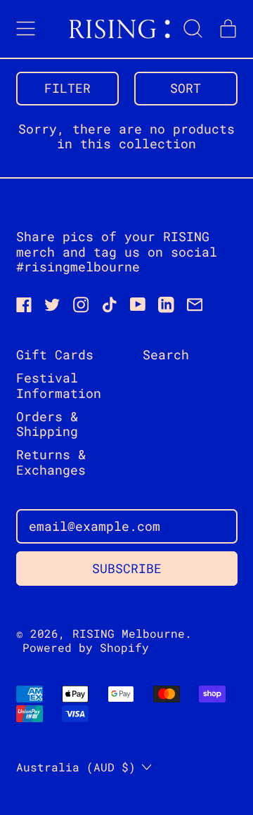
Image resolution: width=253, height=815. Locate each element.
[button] (193, 28)
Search (166, 354)
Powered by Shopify (85, 647)
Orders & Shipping (47, 424)
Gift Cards (54, 354)
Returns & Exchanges (51, 462)
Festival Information (58, 385)
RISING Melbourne (128, 633)
